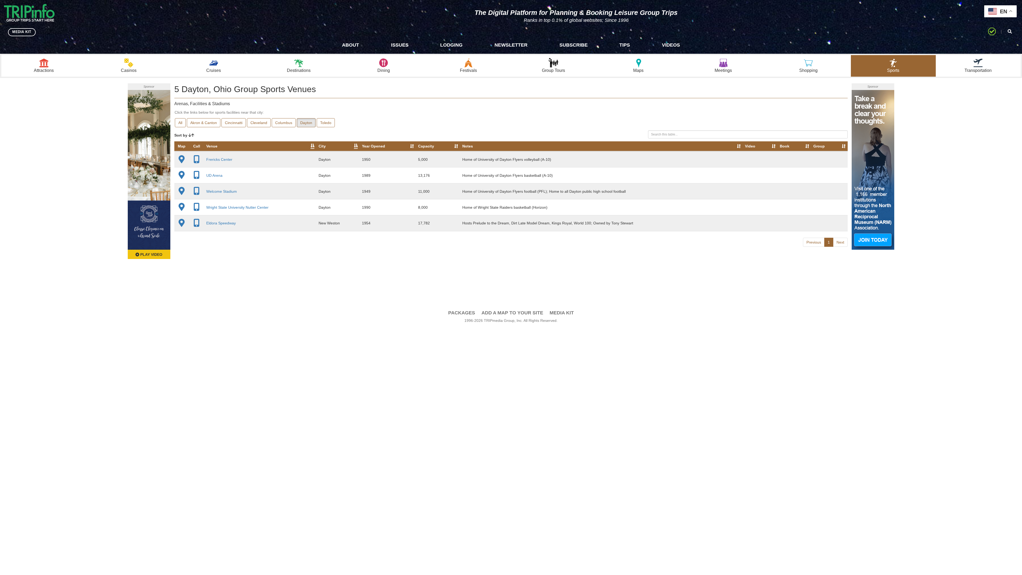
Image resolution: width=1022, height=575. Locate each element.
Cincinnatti (233, 123)
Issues (400, 45)
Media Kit (562, 312)
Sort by (181, 135)
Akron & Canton (203, 123)
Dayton (306, 123)
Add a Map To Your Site (512, 312)
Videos (671, 45)
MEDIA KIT (21, 32)
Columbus (283, 123)
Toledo (325, 123)
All (180, 123)
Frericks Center (219, 159)
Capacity (426, 146)
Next (840, 242)
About (350, 45)
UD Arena (214, 175)
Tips (624, 45)
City (322, 146)
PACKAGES (461, 312)
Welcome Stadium (221, 191)
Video (750, 146)
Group (819, 146)
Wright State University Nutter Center (237, 207)
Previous (813, 242)
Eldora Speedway (221, 223)
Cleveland (258, 123)
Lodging (451, 45)
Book (784, 146)
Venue (211, 146)
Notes (467, 146)
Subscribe (573, 45)
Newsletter (511, 45)
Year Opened (373, 146)
